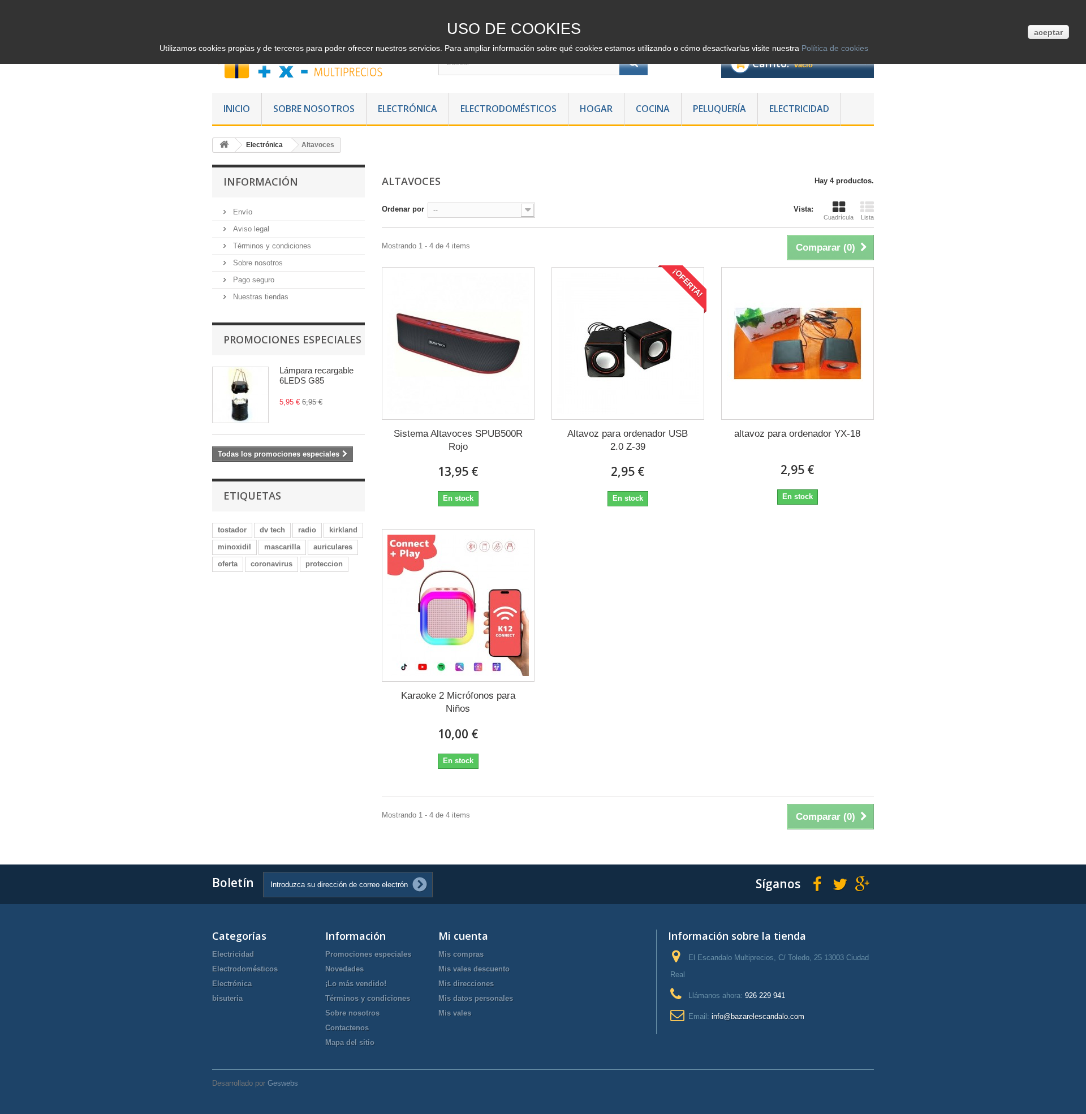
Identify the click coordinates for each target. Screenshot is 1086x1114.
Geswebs (283, 1083)
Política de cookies (833, 48)
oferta (228, 564)
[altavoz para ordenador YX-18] (797, 343)
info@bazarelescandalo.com (758, 1016)
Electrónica (407, 108)
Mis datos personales (475, 998)
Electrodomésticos (508, 108)
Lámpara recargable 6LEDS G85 (316, 375)
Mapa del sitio (349, 1042)
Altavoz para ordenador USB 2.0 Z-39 (627, 440)
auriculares (332, 547)
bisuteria (227, 998)
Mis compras (461, 954)
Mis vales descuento (474, 969)
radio (307, 530)
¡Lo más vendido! (355, 983)
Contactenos (347, 1027)
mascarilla (282, 547)
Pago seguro (252, 280)
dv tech (272, 530)
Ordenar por (403, 209)
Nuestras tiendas (259, 297)
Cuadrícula (839, 217)
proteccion (324, 564)
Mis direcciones (466, 983)
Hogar (596, 108)
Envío (241, 212)
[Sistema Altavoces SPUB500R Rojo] (458, 343)
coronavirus (271, 564)
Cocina (653, 108)
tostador (232, 530)
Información (260, 181)
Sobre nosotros (314, 108)
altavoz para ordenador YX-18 (797, 433)
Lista (867, 217)
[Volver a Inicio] (224, 145)
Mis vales (454, 1013)
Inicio (236, 108)
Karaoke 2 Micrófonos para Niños (458, 702)
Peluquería (719, 108)
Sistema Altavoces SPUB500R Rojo (458, 440)
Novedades (344, 969)
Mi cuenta (463, 936)
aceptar (1048, 32)
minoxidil (234, 547)
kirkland (343, 530)
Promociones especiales (292, 339)
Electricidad (799, 108)
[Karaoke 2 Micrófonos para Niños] (458, 605)
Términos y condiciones (271, 246)
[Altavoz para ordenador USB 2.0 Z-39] (628, 343)
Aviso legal (250, 229)
